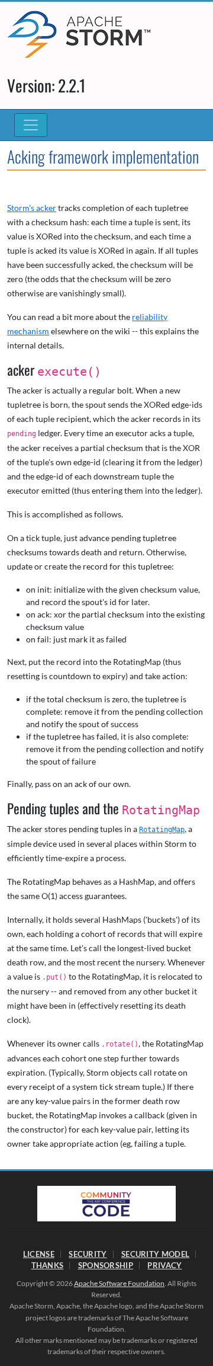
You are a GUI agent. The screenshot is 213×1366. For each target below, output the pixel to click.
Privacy (164, 1265)
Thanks (47, 1265)
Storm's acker (31, 208)
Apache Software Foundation (119, 1283)
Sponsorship (105, 1265)
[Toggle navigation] (30, 125)
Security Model (155, 1254)
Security (87, 1254)
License (38, 1254)
